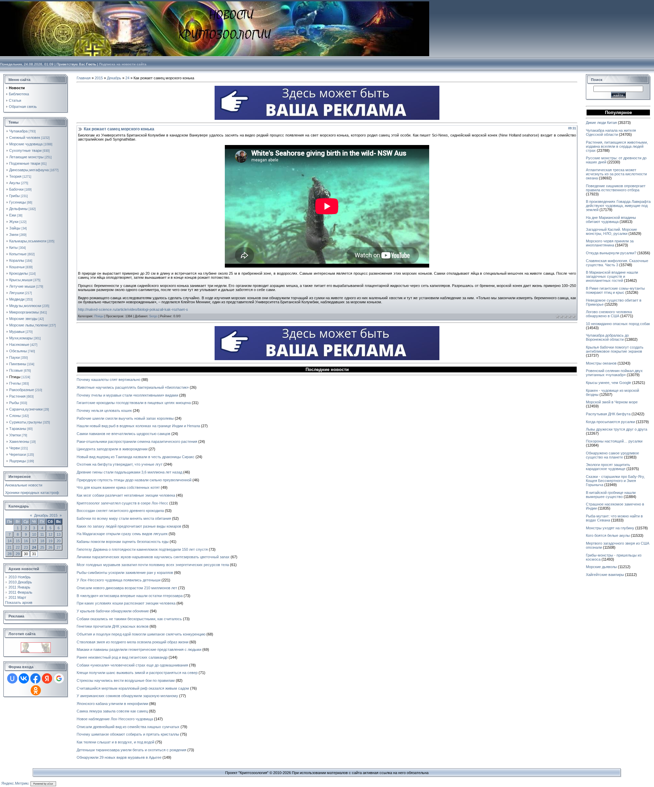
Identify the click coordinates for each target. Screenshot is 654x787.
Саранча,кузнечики (26, 409)
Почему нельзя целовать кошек (104, 410)
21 (9, 547)
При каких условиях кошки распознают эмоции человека (126, 603)
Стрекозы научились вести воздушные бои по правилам (126, 680)
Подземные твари (24, 163)
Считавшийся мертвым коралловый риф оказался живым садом (133, 688)
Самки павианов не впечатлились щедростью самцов (123, 434)
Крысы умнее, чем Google (608, 383)
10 (34, 534)
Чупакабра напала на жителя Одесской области (611, 132)
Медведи (17, 299)
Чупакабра (18, 131)
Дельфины (18, 209)
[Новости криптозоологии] (36, 644)
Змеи (13, 234)
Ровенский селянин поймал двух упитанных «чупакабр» (614, 373)
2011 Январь (19, 587)
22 (18, 547)
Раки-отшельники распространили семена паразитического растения (137, 441)
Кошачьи (17, 267)
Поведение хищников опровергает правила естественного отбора (615, 188)
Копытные (18, 254)
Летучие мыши (22, 286)
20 (59, 541)
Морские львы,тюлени (28, 325)
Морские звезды (23, 319)
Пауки (14, 357)
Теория (15, 176)
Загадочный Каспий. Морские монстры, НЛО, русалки (611, 231)
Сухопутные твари (25, 150)
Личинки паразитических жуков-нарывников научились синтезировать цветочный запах (153, 557)
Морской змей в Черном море (612, 402)
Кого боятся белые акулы (608, 535)
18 (42, 541)
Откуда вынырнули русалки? (611, 253)
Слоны (15, 416)
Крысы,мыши (20, 280)
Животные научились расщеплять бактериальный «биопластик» (133, 387)
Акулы (14, 183)
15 (18, 541)
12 (50, 534)
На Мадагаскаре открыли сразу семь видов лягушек (122, 534)
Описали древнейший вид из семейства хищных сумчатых (128, 727)
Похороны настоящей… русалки (614, 441)
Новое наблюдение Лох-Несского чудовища (115, 719)
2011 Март (17, 597)
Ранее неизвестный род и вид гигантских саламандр (122, 657)
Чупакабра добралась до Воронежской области (607, 337)
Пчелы (15, 383)
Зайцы (14, 228)
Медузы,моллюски (25, 306)
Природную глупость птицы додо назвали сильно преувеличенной (134, 480)
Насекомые (19, 344)
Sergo (153, 316)
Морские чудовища (26, 144)
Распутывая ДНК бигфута (608, 414)
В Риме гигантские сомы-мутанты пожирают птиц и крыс (615, 290)
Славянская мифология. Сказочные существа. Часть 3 (617, 263)
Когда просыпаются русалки (610, 422)
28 (9, 554)
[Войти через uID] (12, 678)
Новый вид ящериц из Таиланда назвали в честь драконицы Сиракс (135, 457)
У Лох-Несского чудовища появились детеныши (118, 580)
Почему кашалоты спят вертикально (108, 380)
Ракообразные (21, 390)
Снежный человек (24, 137)
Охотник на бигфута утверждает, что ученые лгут (119, 464)
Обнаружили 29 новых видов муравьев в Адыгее (119, 757)
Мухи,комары (21, 338)
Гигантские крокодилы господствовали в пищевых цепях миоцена (134, 403)
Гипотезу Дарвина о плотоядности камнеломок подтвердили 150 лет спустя (142, 549)
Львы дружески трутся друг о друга (616, 429)
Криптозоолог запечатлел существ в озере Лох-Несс (122, 503)
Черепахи (17, 454)
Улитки (15, 435)
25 (42, 547)
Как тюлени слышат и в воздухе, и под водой (115, 742)
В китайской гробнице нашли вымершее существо (611, 495)
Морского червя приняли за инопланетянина (610, 243)
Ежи (12, 215)
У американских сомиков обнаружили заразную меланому (127, 696)
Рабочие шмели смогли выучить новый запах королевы (125, 418)
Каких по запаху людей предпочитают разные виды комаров (129, 526)
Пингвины (17, 364)
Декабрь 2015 (46, 515)
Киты (13, 247)
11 (42, 534)
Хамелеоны (19, 441)
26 (50, 547)
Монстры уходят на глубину (610, 528)
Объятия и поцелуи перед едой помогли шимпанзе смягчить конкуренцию (141, 634)
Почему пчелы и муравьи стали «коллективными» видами (127, 395)
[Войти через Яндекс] (47, 678)
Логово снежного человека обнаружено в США (609, 314)
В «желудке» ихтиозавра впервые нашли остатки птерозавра (130, 596)
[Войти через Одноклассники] (36, 690)
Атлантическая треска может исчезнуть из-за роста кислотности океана (616, 174)
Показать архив (18, 602)
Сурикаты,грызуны (25, 422)
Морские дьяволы (601, 567)
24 (34, 547)
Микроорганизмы (24, 312)
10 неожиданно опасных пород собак (618, 324)
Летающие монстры (26, 157)
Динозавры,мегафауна (29, 170)
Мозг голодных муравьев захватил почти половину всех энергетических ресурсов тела (153, 565)
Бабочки (16, 189)
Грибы (14, 196)
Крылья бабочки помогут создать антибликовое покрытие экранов (614, 349)
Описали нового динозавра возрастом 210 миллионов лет (127, 588)
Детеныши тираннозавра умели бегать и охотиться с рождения (131, 750)
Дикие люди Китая (601, 123)
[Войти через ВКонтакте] (24, 678)
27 (59, 547)
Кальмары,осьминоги (27, 241)
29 (18, 554)
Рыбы (14, 403)
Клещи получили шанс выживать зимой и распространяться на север (137, 673)
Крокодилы (18, 273)
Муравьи (17, 332)
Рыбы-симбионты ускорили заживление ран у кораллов (125, 573)
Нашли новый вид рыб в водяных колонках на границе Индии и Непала (138, 426)
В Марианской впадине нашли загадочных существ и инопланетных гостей (612, 276)
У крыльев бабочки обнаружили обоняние (113, 611)
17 (34, 541)
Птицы (14, 377)
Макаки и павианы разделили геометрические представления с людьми (139, 649)
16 (26, 541)
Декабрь (114, 78)
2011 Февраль (20, 592)
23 (26, 547)
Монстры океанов (601, 363)
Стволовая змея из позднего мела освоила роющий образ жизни (132, 642)
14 (9, 541)
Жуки (13, 222)
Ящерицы (17, 461)
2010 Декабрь (20, 582)
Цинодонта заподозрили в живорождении (112, 449)
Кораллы (16, 260)
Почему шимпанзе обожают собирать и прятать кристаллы (128, 734)
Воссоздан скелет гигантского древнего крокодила (120, 511)
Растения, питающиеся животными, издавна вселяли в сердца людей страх (617, 146)
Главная (84, 78)
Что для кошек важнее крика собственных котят (118, 487)
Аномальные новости (23, 485)
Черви (14, 448)
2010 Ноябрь (20, 577)
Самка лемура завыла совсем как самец (112, 711)
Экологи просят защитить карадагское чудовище (608, 467)
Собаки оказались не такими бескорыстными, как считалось (129, 619)
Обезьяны (18, 351)
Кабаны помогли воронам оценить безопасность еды (123, 542)
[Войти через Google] (58, 678)
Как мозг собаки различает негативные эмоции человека (126, 495)
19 (50, 541)
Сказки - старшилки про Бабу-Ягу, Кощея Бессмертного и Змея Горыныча (615, 481)
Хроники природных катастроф (32, 493)
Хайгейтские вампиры (605, 575)
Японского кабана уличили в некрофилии (112, 704)
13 (59, 534)
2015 (99, 78)
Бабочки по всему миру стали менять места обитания (124, 518)
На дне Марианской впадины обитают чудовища (611, 219)
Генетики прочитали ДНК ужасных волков (113, 626)
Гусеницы (17, 202)
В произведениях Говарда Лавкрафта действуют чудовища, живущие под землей (618, 205)
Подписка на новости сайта (122, 64)
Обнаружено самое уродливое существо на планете (612, 455)
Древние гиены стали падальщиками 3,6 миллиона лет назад (129, 472)
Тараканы (17, 429)
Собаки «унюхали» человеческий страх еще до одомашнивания (132, 665)
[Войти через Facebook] (35, 678)
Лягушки (16, 293)
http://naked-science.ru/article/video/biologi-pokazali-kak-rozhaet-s (133, 309)
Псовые (16, 370)
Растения (17, 396)
